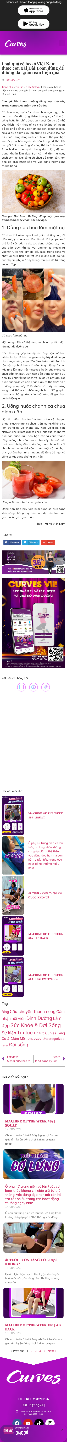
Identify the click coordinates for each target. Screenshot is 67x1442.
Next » (52, 1351)
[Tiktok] (39, 1423)
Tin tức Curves (45, 1033)
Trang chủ (7, 87)
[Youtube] (28, 1423)
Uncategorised (34, 1039)
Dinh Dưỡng (32, 87)
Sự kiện (9, 1032)
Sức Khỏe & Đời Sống (35, 1025)
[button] (62, 43)
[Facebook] (17, 1423)
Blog (5, 1012)
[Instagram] (50, 1423)
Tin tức (19, 87)
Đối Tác (5, 1046)
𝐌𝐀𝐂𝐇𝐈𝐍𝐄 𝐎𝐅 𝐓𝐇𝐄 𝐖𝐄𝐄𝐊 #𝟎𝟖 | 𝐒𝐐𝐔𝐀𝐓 (30, 1123)
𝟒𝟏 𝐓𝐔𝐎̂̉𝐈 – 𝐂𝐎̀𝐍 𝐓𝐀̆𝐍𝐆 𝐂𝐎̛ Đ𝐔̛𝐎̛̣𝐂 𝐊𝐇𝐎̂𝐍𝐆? (31, 1262)
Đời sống (18, 1045)
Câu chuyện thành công (32, 1011)
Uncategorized (53, 1039)
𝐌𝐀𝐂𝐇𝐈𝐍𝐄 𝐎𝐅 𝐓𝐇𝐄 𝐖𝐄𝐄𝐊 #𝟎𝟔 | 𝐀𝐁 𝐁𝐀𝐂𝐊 (33, 1327)
